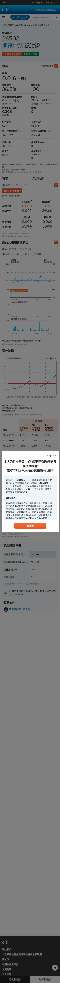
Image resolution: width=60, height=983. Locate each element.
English (50, 455)
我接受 (30, 525)
